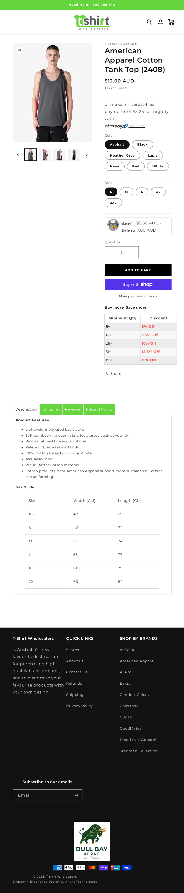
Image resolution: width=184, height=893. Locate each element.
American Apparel (137, 661)
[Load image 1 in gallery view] (30, 155)
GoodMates (131, 728)
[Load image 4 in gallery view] (74, 155)
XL (158, 192)
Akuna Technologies (81, 881)
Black (142, 144)
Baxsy (125, 683)
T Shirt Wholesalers (61, 876)
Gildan (126, 717)
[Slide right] (86, 154)
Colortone (129, 706)
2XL (113, 203)
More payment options (138, 296)
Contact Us (76, 672)
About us (74, 661)
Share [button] (115, 373)
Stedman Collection (139, 751)
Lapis (153, 155)
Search (72, 650)
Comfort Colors (134, 695)
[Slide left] (18, 154)
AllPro (126, 672)
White (158, 166)
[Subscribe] (76, 795)
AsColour (128, 650)
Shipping (74, 695)
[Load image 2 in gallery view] (45, 155)
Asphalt (117, 144)
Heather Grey (122, 155)
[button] (10, 22)
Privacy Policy (79, 706)
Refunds (74, 683)
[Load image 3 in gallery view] (59, 155)
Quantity (112, 242)
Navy (114, 166)
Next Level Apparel (138, 740)
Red (135, 166)
